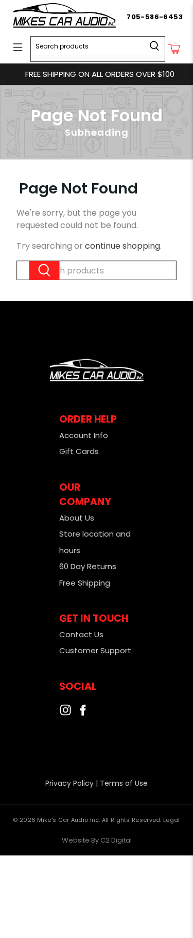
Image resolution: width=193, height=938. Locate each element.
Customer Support (95, 650)
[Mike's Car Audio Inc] (68, 17)
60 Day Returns (87, 566)
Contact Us (81, 634)
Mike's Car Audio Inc (68, 820)
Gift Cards (79, 451)
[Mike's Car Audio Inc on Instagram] (65, 712)
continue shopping (122, 246)
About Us (76, 517)
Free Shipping (84, 582)
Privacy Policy (69, 783)
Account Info (83, 435)
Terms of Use (124, 783)
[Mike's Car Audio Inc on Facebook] (83, 712)
